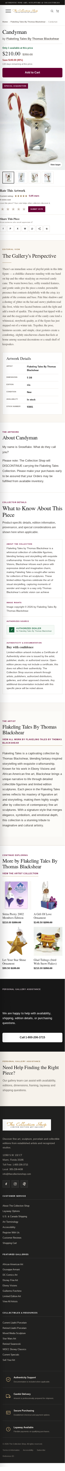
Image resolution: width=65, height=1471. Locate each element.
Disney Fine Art (10, 1280)
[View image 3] (34, 177)
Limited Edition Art (12, 1296)
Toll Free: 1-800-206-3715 (15, 1164)
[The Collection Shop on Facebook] (6, 1184)
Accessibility (9, 1227)
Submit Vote (36, 209)
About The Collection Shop (16, 1205)
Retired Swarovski (12, 1344)
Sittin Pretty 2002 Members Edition (13, 916)
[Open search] (52, 11)
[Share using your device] (39, 229)
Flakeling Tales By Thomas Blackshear (28, 22)
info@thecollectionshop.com (17, 1174)
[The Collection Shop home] (30, 11)
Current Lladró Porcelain (15, 1322)
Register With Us (11, 1232)
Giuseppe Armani (11, 1269)
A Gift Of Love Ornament (43, 916)
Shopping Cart (10, 1243)
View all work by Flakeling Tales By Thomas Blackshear (32, 741)
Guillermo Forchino (12, 1291)
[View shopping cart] (57, 11)
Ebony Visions (10, 1285)
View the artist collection (20, 873)
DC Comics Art (10, 1275)
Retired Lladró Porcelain (14, 1328)
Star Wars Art (9, 1338)
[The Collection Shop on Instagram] (15, 1184)
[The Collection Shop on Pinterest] (24, 1184)
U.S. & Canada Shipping (15, 1216)
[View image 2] (21, 177)
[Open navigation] (8, 11)
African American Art (13, 1264)
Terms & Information (11, 1450)
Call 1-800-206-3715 (32, 1037)
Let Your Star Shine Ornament (14, 961)
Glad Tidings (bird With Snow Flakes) (45, 961)
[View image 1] (8, 177)
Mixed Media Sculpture (14, 1333)
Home (5, 22)
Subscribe (41, 1450)
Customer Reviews (12, 1237)
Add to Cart (32, 72)
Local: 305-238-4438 (13, 1169)
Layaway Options (11, 1211)
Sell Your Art (9, 1360)
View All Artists (10, 1301)
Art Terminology (10, 1222)
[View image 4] (48, 177)
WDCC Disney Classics (14, 1349)
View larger (55, 165)
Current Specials (11, 1354)
